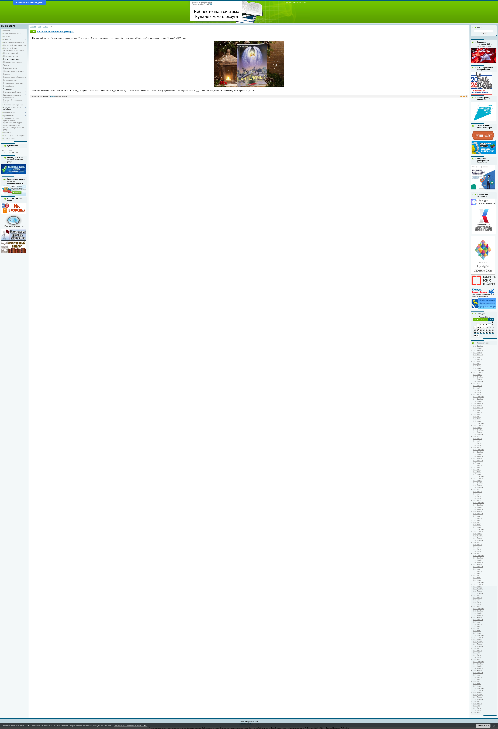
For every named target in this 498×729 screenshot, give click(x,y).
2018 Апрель (477, 492)
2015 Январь (477, 406)
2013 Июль (477, 366)
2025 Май (476, 679)
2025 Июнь (477, 682)
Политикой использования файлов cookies (130, 726)
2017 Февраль (478, 461)
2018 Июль (477, 498)
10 (478, 327)
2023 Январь (477, 617)
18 (481, 330)
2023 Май (476, 626)
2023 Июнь (477, 629)
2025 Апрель (477, 677)
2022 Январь (477, 591)
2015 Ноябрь (477, 428)
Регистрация (296, 2)
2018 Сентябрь (478, 503)
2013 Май (476, 361)
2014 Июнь (477, 390)
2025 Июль (477, 684)
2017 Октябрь (478, 478)
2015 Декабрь (478, 430)
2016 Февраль (478, 434)
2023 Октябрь (478, 637)
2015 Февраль (478, 408)
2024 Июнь (477, 655)
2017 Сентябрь (478, 476)
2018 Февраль (478, 487)
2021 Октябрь (478, 584)
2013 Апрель (477, 359)
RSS (210, 4)
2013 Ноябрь (477, 375)
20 (487, 330)
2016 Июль (477, 445)
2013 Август (477, 368)
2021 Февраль (478, 567)
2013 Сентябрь (478, 370)
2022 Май (476, 600)
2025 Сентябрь (478, 688)
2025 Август (477, 686)
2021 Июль (477, 578)
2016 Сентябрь (478, 450)
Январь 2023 (484, 317)
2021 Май (476, 573)
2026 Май (476, 706)
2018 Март (477, 489)
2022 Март (477, 595)
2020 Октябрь (478, 558)
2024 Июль (477, 657)
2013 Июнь (477, 364)
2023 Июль (477, 631)
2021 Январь (477, 565)
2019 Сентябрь (478, 529)
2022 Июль (477, 604)
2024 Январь (477, 644)
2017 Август (477, 474)
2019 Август (477, 527)
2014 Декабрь (478, 403)
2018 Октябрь (478, 505)
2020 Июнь (477, 549)
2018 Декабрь (478, 509)
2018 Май (476, 494)
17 (478, 330)
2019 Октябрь (478, 531)
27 (487, 333)
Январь (45, 27)
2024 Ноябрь (477, 666)
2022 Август (477, 606)
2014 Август (477, 395)
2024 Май (476, 653)
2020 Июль (477, 551)
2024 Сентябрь (478, 662)
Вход (304, 2)
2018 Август (477, 500)
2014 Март (477, 383)
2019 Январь (477, 512)
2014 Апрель (477, 386)
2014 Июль (477, 392)
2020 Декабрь (478, 562)
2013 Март (477, 357)
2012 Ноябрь (477, 348)
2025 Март (477, 675)
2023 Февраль (478, 620)
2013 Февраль (478, 355)
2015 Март (477, 410)
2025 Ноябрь (477, 693)
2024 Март (477, 648)
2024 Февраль (478, 646)
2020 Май (476, 547)
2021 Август (477, 580)
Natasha (52, 96)
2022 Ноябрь (477, 613)
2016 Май (476, 441)
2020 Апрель (477, 545)
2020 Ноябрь (477, 560)
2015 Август (477, 421)
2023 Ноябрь (477, 640)
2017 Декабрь (478, 483)
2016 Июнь (477, 443)
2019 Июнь (477, 523)
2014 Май (476, 388)
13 (487, 327)
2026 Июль (477, 710)
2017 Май (476, 467)
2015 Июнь (477, 417)
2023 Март (477, 622)
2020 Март (477, 542)
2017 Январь (477, 459)
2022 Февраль (478, 593)
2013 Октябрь (478, 372)
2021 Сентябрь (478, 582)
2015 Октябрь (478, 425)
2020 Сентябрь (478, 556)
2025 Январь (477, 670)
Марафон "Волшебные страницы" (55, 31)
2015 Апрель (477, 412)
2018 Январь (477, 485)
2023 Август (477, 633)
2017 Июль (477, 472)
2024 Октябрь (478, 664)
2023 (39, 27)
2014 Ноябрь (477, 401)
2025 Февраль (478, 673)
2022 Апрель (477, 598)
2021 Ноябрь (477, 587)
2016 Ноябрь (477, 454)
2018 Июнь (477, 496)
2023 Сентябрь (478, 635)
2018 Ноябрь (477, 507)
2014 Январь (477, 379)
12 (484, 327)
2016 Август (477, 448)
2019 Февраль (478, 514)
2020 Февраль (478, 540)
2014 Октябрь (478, 399)
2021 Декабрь (478, 589)
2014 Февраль (478, 381)
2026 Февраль (478, 699)
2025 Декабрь (478, 695)
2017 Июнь (477, 470)
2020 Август (477, 553)
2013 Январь (477, 353)
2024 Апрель (477, 651)
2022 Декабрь (478, 615)
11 (481, 327)
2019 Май (476, 520)
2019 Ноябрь (477, 534)
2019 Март (477, 516)
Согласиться (483, 726)
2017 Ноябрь (477, 481)
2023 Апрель (477, 624)
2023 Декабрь (478, 642)
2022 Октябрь (478, 611)
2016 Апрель (477, 439)
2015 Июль (477, 419)
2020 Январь (477, 538)
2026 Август (477, 712)
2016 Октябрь (478, 452)
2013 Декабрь (478, 377)
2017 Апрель (477, 465)
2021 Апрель (477, 571)
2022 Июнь (477, 602)
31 (478, 335)
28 (490, 333)
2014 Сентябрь (478, 397)
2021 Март (477, 569)
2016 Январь (477, 432)
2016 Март (477, 436)
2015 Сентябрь (478, 423)
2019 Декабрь (478, 536)
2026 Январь (477, 697)
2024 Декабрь (478, 668)
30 (475, 335)
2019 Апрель (477, 518)
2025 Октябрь (478, 690)
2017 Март (477, 463)
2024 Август (477, 659)
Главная (288, 2)
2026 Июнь (477, 708)
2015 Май (476, 414)
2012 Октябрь (478, 346)
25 (481, 333)
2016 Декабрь (478, 456)
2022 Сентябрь (478, 609)
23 (475, 333)
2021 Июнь (477, 576)
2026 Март (477, 701)
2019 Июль (477, 525)
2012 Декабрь (478, 350)
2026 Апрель (477, 704)
